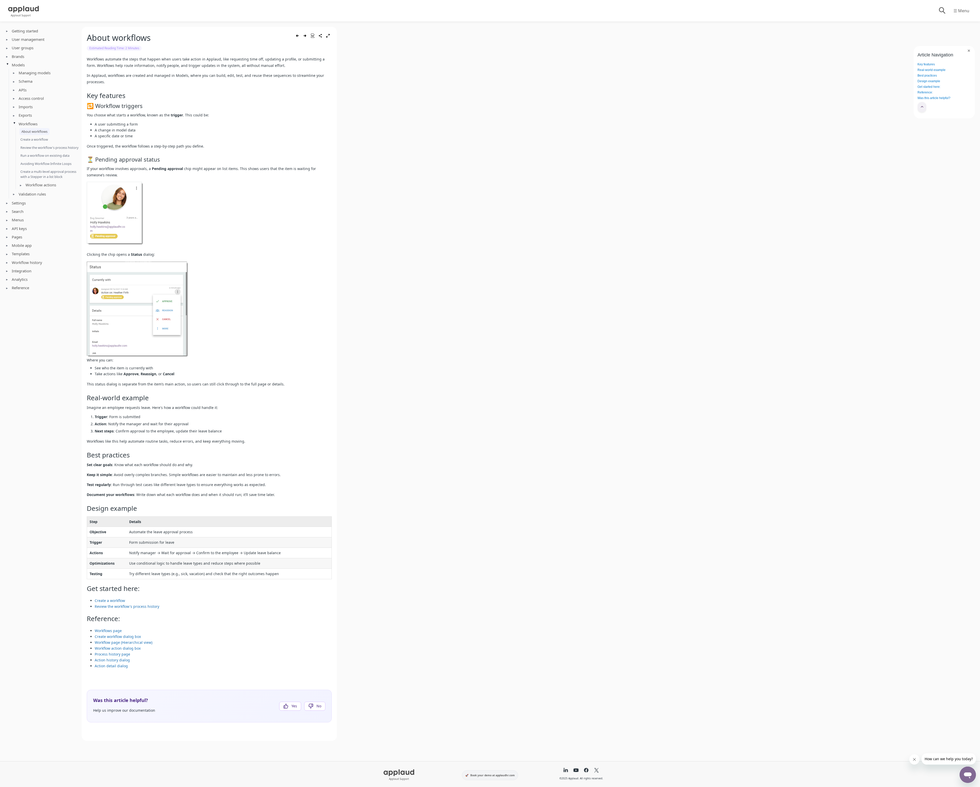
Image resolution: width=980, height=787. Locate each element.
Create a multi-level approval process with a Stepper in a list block (48, 174)
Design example (928, 81)
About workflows (34, 131)
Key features (926, 64)
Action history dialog (112, 660)
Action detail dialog (111, 665)
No (318, 706)
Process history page (112, 654)
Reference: (925, 92)
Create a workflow (34, 139)
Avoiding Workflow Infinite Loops (45, 163)
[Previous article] (297, 35)
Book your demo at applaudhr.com (492, 775)
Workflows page (108, 630)
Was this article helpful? (933, 98)
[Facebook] (586, 771)
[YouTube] (576, 771)
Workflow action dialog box (118, 648)
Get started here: (928, 86)
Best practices (927, 75)
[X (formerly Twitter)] (596, 771)
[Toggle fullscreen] (328, 35)
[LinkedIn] (565, 771)
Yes (294, 706)
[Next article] (305, 35)
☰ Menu (961, 11)
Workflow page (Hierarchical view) (123, 642)
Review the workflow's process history (49, 147)
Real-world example (931, 69)
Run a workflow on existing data (44, 155)
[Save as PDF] (312, 35)
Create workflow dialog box (118, 636)
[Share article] (320, 35)
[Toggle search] (942, 11)
